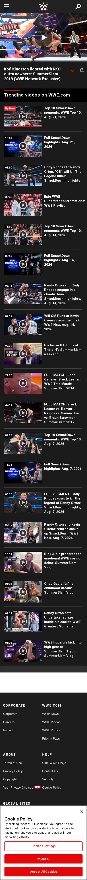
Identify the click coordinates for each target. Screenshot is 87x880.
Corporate (10, 714)
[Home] (43, 7)
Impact (8, 730)
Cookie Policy (51, 787)
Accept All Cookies (43, 871)
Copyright (10, 779)
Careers (8, 722)
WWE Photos (51, 730)
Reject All (43, 859)
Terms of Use (12, 763)
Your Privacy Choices (13, 787)
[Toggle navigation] (6, 6)
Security (48, 779)
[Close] (82, 812)
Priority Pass (51, 738)
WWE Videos (51, 722)
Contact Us (50, 771)
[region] (43, 843)
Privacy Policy (13, 771)
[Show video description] (72, 69)
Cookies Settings (43, 846)
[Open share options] (82, 69)
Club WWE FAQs (52, 763)
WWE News (50, 714)
